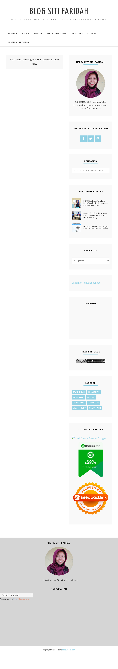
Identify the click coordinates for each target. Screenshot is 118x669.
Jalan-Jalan (79, 392)
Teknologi (93, 403)
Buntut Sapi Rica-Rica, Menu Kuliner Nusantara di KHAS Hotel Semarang (95, 215)
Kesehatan (78, 397)
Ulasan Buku (79, 408)
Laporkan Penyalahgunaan (86, 283)
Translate (24, 599)
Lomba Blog (79, 403)
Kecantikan (93, 392)
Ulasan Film (95, 408)
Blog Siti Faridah (58, 11)
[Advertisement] (34, 106)
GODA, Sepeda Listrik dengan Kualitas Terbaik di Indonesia (95, 227)
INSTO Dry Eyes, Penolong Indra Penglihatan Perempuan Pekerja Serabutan (95, 203)
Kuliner (91, 397)
